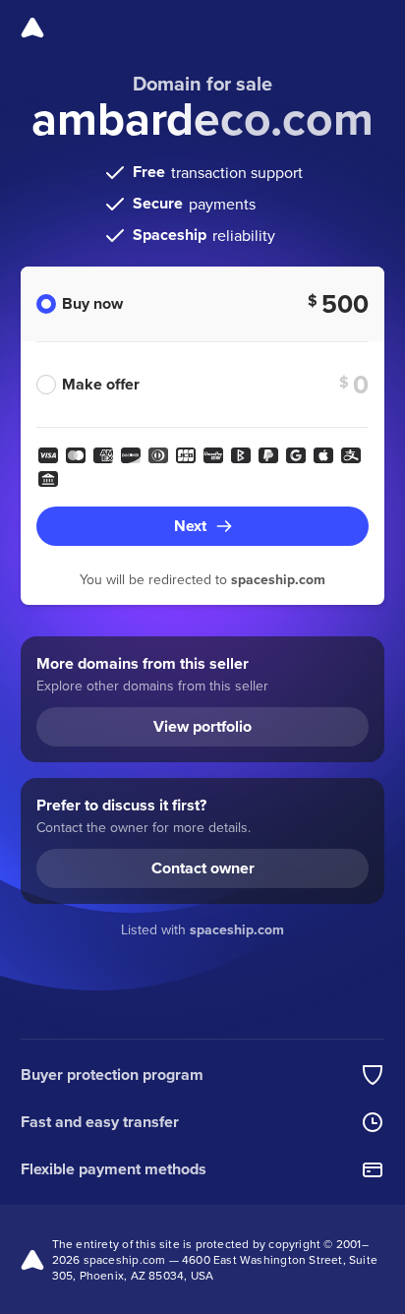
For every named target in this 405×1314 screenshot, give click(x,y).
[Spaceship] (32, 27)
